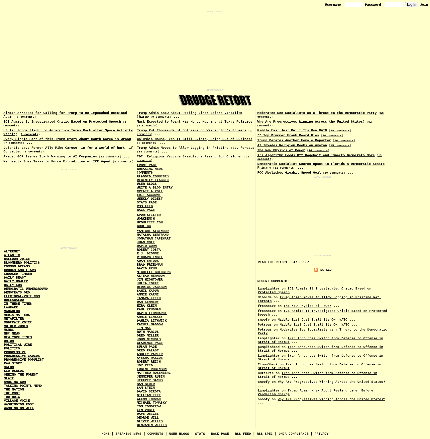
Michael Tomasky (152, 403)
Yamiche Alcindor (153, 231)
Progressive (15, 352)
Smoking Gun (15, 382)
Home (105, 434)
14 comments (318, 150)
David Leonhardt (152, 313)
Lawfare (11, 307)
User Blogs (147, 184)
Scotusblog (14, 371)
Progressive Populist (24, 360)
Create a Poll (150, 191)
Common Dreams (17, 266)
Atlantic (12, 255)
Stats (200, 434)
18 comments (148, 151)
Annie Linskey (150, 317)
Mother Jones (16, 326)
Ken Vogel (146, 410)
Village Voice (17, 401)
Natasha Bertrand (153, 235)
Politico (12, 348)
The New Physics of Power (281, 150)
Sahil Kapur (148, 291)
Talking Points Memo (23, 386)
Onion (9, 341)
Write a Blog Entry (155, 188)
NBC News (12, 334)
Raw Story (13, 363)
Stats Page (147, 202)
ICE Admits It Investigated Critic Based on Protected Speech (62, 122)
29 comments (340, 130)
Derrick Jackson (152, 287)
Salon (9, 367)
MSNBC (9, 330)
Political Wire (18, 345)
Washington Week (19, 408)
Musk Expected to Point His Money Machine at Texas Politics (194, 122)
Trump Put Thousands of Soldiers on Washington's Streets (191, 130)
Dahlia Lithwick (152, 321)
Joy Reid (145, 365)
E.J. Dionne (148, 253)
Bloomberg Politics (22, 263)
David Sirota (149, 391)
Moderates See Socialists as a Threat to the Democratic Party (317, 113)
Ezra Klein (147, 306)
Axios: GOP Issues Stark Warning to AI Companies (50, 156)
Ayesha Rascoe (150, 358)
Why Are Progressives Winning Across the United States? (311, 122)
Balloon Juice (17, 259)
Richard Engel (150, 257)
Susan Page (147, 347)
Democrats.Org (17, 292)
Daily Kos (13, 285)
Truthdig (12, 397)
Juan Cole (146, 242)
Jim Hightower (150, 280)
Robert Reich (149, 362)
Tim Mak (144, 328)
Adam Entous (148, 261)
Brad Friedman (150, 265)
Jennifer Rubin (151, 377)
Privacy (321, 434)
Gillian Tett (149, 395)
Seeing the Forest (21, 375)
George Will (148, 418)
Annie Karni (148, 294)
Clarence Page (150, 343)
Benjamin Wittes (152, 425)
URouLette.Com (150, 222)
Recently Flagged (153, 180)
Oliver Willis (150, 421)
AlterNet (12, 251)
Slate (9, 378)
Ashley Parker (150, 354)
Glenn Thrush (149, 399)
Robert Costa (149, 250)
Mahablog (12, 311)
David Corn (147, 246)
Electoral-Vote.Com (22, 296)
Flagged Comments (153, 176)
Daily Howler (16, 281)
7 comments (14, 143)
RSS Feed (145, 206)
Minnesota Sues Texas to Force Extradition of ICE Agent (57, 161)
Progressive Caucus (22, 356)
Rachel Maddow (150, 324)
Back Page (146, 210)
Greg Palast (148, 350)
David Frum (147, 268)
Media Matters (17, 315)
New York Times (18, 337)
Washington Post (19, 404)
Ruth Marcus (148, 332)
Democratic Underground (26, 289)
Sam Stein (146, 388)
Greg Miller (148, 336)
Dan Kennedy (148, 302)
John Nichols (149, 339)
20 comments (332, 135)
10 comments (334, 172)
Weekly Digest (150, 199)
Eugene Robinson (152, 369)
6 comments (25, 116)
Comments (145, 173)
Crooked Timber (18, 274)
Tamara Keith (149, 298)
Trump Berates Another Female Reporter (294, 140)
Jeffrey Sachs (150, 380)
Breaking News (150, 169)
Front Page (147, 165)
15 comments (340, 145)
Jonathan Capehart (154, 239)
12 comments (110, 156)
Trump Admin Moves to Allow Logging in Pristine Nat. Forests (195, 148)
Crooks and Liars (20, 270)
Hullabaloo (14, 300)
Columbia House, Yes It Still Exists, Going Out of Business (194, 139)
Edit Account (149, 195)
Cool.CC (144, 226)
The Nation (14, 389)
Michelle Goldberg (154, 272)
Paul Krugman (149, 309)
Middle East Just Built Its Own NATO (292, 130)
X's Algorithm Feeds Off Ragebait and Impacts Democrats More (316, 155)
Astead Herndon (151, 276)
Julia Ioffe (148, 283)
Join (424, 5)
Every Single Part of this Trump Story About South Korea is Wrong (67, 139)
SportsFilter (149, 215)
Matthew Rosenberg (154, 373)
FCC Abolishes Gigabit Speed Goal (289, 173)
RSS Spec (265, 434)
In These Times (18, 304)
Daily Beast (15, 278)
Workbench (146, 219)
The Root (12, 393)
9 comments (33, 151)
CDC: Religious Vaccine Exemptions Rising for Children (189, 156)
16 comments (344, 140)
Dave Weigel (148, 414)
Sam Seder (146, 384)
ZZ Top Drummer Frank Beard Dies (288, 135)
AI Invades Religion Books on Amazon (292, 145)
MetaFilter (14, 319)
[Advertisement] (215, 51)
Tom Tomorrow (149, 406)
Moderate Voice (18, 322)
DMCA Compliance (294, 434)
